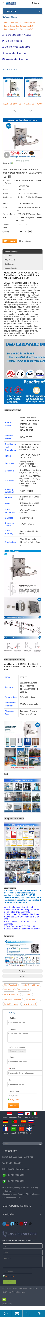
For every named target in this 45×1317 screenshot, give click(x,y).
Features (8, 256)
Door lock (27, 994)
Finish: (5, 207)
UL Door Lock (23, 990)
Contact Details (10, 268)
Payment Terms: (8, 214)
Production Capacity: (6, 225)
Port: (4, 218)
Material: (5, 204)
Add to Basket (26, 241)
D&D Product (9, 260)
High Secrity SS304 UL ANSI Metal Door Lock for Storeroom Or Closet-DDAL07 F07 (13, 104)
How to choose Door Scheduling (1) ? (18, 26)
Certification (9, 264)
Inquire (12, 241)
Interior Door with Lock (31, 985)
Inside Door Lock (11, 1004)
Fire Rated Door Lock (12, 999)
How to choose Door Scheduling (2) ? (18, 29)
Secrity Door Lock (33, 999)
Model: (5, 186)
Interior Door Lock (29, 1004)
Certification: (7, 197)
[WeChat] (4, 1299)
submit (13, 1105)
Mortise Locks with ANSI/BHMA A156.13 (19, 23)
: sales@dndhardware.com (15, 1169)
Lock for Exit (9, 990)
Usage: (5, 193)
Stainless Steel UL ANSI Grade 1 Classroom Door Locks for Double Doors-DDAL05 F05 (34, 104)
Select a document (17, 1051)
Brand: (5, 190)
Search (40, 1143)
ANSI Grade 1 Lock (11, 994)
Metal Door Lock (10, 985)
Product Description (12, 252)
